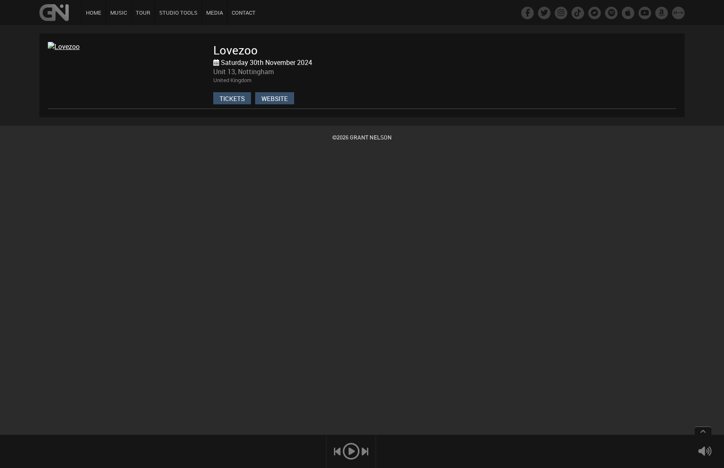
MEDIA (214, 12)
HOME (93, 12)
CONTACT (244, 12)
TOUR (143, 12)
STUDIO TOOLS (178, 12)
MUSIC (118, 12)
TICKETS (232, 98)
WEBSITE (274, 98)
